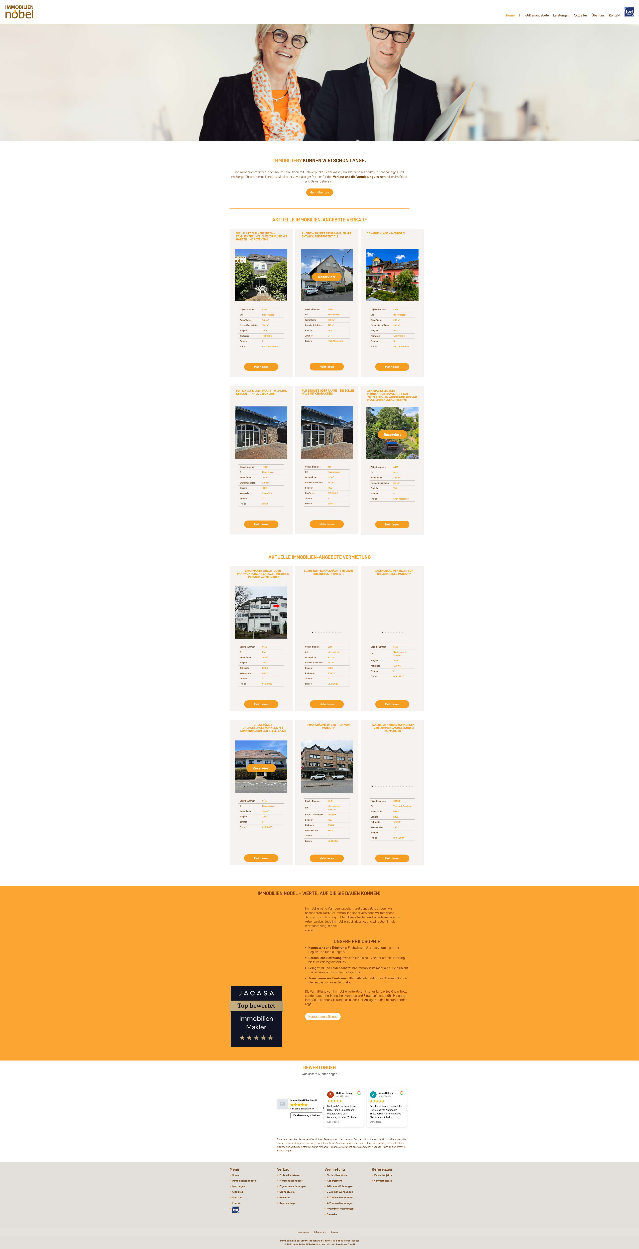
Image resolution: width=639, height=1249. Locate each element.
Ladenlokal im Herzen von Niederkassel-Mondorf (394, 572)
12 (272, 294)
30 (335, 294)
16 (279, 452)
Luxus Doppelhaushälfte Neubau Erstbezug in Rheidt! (328, 572)
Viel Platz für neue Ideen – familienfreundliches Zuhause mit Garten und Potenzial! (261, 236)
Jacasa (334, 1232)
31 (338, 294)
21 (309, 294)
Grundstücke (287, 1192)
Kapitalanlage (287, 1203)
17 (282, 452)
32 (340, 294)
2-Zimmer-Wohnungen (340, 1192)
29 (332, 294)
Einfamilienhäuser (289, 1175)
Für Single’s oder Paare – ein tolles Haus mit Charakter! (328, 392)
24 (318, 294)
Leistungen (561, 15)
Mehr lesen (261, 367)
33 (343, 294)
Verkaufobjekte (383, 1175)
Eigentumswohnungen (292, 1186)
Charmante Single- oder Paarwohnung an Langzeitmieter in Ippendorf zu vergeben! (263, 574)
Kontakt (614, 15)
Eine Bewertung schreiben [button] (306, 1115)
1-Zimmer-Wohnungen (340, 1186)
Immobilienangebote (534, 15)
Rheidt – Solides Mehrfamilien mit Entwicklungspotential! (326, 234)
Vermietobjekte (383, 1180)
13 (275, 294)
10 (267, 294)
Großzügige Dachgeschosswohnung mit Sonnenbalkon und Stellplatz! (263, 728)
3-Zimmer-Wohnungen (340, 1197)
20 (307, 294)
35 (349, 294)
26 (323, 294)
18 (285, 452)
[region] (319, 82)
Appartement (334, 1180)
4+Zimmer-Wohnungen (340, 1208)
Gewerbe (284, 1197)
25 (321, 294)
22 (312, 294)
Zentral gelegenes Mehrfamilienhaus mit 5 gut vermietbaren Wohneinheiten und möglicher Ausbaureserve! (392, 395)
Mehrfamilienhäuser (291, 1180)
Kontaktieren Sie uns (322, 1016)
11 (269, 294)
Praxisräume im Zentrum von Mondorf (328, 726)
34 (346, 294)
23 (315, 294)
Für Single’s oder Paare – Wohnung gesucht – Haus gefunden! (262, 392)
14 (278, 294)
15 (281, 294)
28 (329, 294)
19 (304, 294)
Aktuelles (581, 15)
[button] (406, 1107)
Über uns (598, 15)
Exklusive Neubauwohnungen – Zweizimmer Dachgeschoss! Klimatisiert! (394, 728)
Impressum (303, 1232)
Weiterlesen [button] (333, 1121)
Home (510, 15)
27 (326, 294)
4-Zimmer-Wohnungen (340, 1203)
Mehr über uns (320, 192)
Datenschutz (320, 1232)
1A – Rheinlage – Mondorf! (386, 233)
